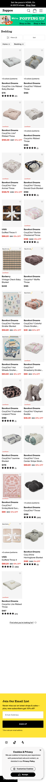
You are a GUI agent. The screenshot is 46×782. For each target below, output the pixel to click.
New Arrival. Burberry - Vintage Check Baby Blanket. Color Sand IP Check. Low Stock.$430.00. (12, 267)
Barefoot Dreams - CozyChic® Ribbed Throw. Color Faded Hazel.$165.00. (34, 72)
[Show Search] (28, 10)
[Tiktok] (14, 742)
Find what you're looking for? (22, 622)
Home (5, 44)
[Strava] (23, 742)
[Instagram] (6, 742)
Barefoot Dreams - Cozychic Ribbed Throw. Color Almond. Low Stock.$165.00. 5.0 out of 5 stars (34, 125)
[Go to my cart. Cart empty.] (34, 10)
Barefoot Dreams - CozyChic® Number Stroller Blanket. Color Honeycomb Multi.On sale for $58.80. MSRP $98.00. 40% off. (12, 311)
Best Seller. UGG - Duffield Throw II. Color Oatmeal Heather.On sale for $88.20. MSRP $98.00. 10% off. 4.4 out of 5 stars (12, 545)
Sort (34, 37)
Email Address (12, 715)
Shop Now (31, 5)
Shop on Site (24, 23)
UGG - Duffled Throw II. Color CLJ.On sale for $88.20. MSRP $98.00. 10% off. (12, 222)
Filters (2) (14, 37)
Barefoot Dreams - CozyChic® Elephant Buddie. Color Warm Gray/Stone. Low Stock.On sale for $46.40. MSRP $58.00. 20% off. (34, 400)
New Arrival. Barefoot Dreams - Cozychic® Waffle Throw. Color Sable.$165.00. (34, 267)
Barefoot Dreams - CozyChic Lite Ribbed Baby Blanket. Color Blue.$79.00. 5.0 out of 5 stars (12, 72)
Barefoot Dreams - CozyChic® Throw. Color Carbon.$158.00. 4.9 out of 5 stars (34, 495)
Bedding (17, 44)
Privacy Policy (29, 761)
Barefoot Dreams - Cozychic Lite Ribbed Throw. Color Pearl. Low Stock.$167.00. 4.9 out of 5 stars (12, 593)
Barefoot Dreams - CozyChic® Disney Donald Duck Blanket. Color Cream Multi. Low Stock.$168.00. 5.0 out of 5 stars (34, 175)
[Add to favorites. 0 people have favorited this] (20, 50)
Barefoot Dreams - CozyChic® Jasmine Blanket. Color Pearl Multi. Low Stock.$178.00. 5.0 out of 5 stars (12, 447)
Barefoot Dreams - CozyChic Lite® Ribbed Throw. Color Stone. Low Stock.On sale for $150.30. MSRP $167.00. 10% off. (12, 125)
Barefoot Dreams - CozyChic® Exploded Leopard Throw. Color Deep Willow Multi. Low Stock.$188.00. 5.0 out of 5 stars (12, 400)
